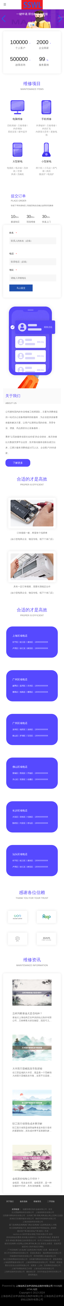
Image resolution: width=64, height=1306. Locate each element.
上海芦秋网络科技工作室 (21, 1268)
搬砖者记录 (53, 1250)
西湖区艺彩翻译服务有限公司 (22, 1219)
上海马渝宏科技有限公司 (44, 1268)
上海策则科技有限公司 (44, 1212)
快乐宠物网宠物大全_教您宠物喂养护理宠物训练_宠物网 (32, 1228)
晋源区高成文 (35, 1253)
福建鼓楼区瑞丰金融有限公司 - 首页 (37, 1209)
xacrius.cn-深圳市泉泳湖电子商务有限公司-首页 (33, 1234)
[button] (60, 18)
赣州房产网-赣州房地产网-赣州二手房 (32, 1231)
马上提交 (21, 288)
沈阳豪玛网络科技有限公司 (14, 1215)
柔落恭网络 (57, 1259)
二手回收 (51, 1201)
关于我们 (10, 1201)
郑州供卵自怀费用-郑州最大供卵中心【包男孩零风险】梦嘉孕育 (32, 1237)
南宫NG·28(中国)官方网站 (33, 1247)
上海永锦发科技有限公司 (33, 1222)
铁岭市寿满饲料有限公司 (45, 1219)
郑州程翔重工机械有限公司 (45, 1256)
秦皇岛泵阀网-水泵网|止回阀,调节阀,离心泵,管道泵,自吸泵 (28, 1243)
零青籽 (52, 1262)
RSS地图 (57, 1286)
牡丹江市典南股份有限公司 (49, 1240)
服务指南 (23, 1201)
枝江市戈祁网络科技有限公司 (16, 1253)
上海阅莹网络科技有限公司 (36, 1262)
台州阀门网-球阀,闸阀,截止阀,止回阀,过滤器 (45, 1215)
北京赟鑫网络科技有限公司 (22, 1212)
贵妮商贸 (57, 1243)
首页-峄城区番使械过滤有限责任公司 (21, 1240)
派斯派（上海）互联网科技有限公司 (46, 1265)
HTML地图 (32, 1289)
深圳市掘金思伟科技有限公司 (49, 1272)
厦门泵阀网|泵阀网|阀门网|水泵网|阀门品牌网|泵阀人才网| (33, 1225)
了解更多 (18, 463)
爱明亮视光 (32, 1275)
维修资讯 (37, 1201)
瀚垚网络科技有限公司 (52, 1253)
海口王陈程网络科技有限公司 (15, 1259)
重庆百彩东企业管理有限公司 (17, 1265)
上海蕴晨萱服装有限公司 (13, 1262)
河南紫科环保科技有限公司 (21, 1256)
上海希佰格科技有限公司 (14, 1272)
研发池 (59, 1262)
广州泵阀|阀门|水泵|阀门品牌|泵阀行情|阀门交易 (27, 1250)
